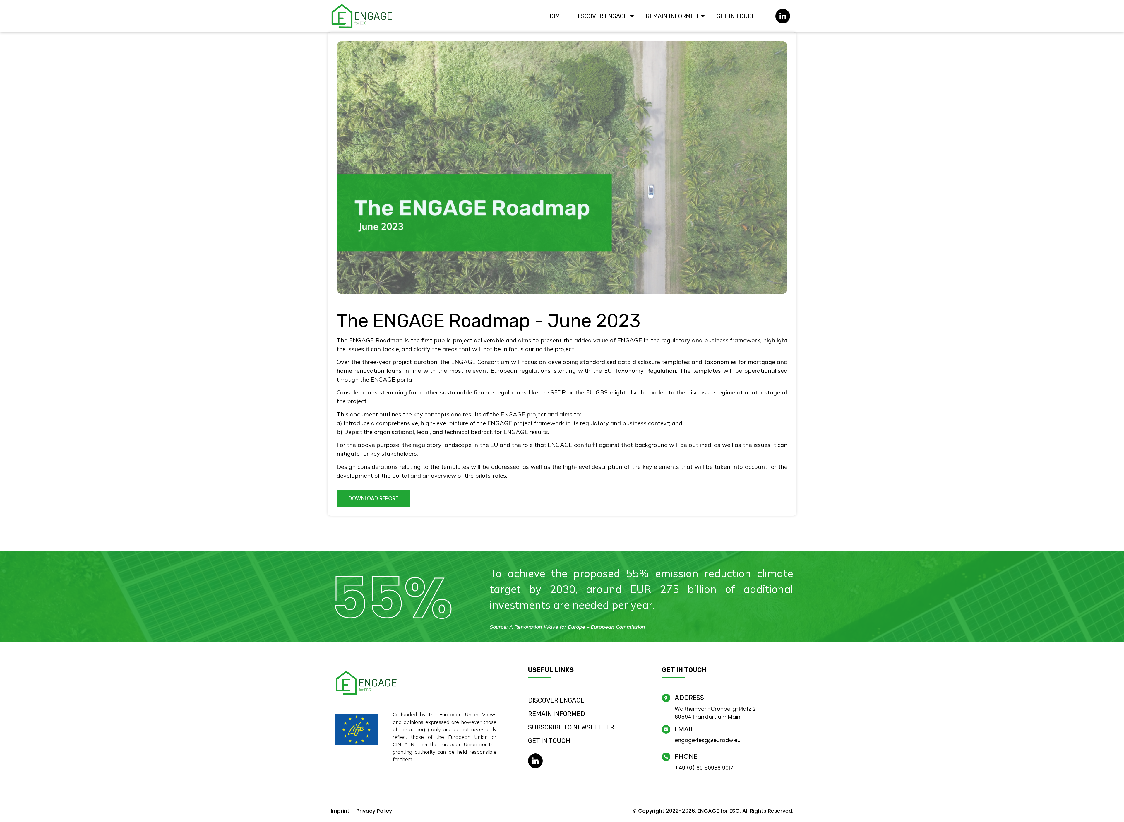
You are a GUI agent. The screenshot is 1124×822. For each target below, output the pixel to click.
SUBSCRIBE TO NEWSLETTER (571, 727)
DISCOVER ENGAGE (601, 16)
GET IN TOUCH (736, 16)
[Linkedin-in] (782, 16)
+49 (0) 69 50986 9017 (704, 767)
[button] (373, 498)
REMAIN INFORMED (672, 16)
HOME (555, 16)
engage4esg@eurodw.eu (708, 740)
